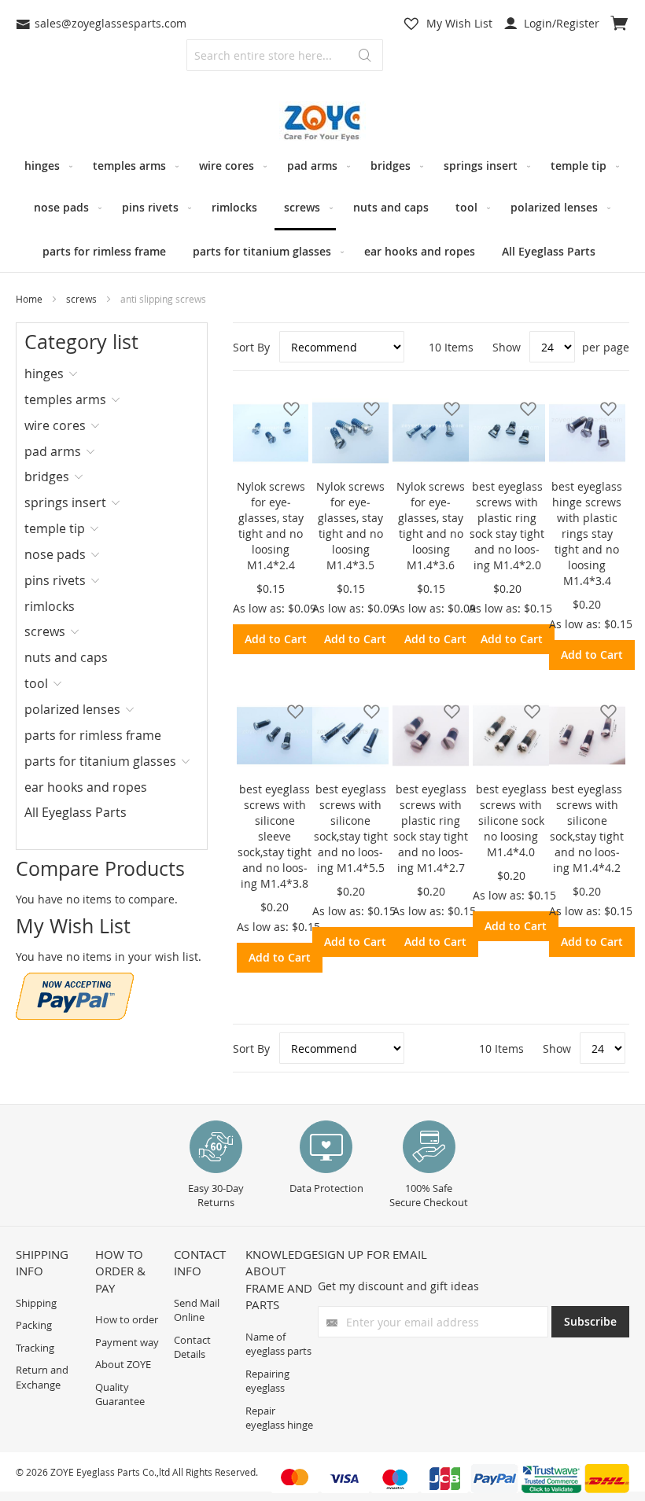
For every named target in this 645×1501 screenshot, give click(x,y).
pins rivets (55, 580)
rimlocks (49, 606)
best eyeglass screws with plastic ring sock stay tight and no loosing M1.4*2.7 (430, 828)
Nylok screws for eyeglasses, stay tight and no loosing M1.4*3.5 (350, 525)
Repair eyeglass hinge (279, 1418)
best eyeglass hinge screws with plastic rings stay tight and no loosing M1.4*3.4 (586, 533)
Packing (34, 1325)
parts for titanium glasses (100, 761)
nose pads (55, 554)
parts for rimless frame (92, 735)
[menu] (322, 208)
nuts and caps (66, 657)
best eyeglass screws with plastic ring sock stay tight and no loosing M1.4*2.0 (507, 525)
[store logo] (322, 123)
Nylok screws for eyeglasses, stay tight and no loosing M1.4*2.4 (271, 525)
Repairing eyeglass (267, 1381)
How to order (126, 1319)
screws (82, 298)
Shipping (36, 1303)
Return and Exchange (42, 1377)
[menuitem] (45, 165)
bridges (46, 476)
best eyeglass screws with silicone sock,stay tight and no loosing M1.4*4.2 (587, 828)
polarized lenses (72, 709)
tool (36, 683)
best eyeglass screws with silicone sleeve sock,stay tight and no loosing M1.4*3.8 (274, 836)
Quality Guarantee (120, 1394)
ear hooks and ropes (85, 787)
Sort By (251, 347)
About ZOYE (123, 1364)
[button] (286, 408)
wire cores (55, 425)
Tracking (35, 1348)
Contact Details (192, 1347)
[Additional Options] (75, 1015)
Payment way (127, 1342)
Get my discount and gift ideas (398, 1285)
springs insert (65, 502)
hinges (44, 373)
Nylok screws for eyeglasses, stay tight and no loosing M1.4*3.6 (430, 525)
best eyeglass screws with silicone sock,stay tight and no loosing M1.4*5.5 (351, 828)
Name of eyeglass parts (278, 1344)
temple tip (54, 528)
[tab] (75, 373)
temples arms (65, 399)
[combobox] (284, 55)
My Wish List (459, 23)
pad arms (52, 451)
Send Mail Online (196, 1310)
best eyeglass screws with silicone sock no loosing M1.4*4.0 (511, 820)
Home (30, 298)
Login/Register (560, 23)
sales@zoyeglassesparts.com (110, 23)
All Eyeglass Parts (75, 812)
